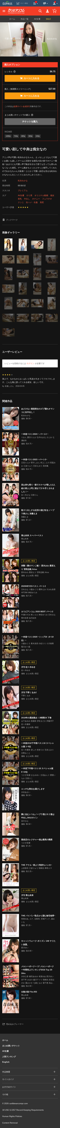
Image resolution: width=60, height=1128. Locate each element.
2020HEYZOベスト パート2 (33, 586)
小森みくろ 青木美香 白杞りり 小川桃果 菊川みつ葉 (37, 645)
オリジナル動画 (41, 195)
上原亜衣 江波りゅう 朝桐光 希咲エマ (36, 868)
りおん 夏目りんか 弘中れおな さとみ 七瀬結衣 (37, 439)
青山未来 (24, 539)
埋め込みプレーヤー (15, 1024)
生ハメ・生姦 (32, 202)
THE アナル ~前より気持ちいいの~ (36, 865)
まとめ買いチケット (11, 1046)
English (5, 1062)
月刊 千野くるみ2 (29, 692)
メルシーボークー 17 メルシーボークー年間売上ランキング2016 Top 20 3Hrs (37, 969)
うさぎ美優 (25, 843)
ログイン (30, 363)
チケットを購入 (30, 121)
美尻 (42, 202)
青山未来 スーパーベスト (32, 535)
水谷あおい (25, 792)
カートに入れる (31, 78)
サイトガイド (8, 1079)
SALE (48, 19)
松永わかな (23, 180)
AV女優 (37, 19)
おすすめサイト (9, 1087)
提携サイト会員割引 (22, 106)
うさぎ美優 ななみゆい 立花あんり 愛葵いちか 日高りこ (38, 776)
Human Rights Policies (12, 1116)
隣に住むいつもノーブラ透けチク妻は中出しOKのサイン (37, 816)
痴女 (52, 195)
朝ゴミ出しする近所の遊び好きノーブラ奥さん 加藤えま (37, 512)
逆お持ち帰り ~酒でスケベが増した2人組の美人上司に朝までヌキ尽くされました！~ (38, 488)
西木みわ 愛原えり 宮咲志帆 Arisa (35, 572)
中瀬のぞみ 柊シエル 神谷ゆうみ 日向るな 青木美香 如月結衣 (38, 616)
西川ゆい (24, 948)
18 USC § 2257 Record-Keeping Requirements (23, 1110)
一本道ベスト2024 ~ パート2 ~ (34, 434)
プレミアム (23, 190)
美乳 (20, 199)
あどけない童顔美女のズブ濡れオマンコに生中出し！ (37, 410)
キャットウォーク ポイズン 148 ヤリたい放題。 (38, 943)
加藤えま (24, 517)
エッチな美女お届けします (33, 789)
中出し (27, 199)
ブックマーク (12, 220)
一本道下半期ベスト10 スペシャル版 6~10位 (37, 770)
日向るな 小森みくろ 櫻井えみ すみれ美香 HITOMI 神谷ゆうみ (38, 591)
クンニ (21, 202)
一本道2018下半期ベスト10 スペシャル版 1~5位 (37, 745)
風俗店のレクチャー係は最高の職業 (36, 839)
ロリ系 (29, 195)
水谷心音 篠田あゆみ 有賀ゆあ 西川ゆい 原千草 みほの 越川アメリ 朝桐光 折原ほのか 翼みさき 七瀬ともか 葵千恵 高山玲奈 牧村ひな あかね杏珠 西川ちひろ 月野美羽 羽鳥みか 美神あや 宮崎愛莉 (37, 980)
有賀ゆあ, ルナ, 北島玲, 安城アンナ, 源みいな (38, 920)
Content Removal (10, 1123)
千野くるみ (25, 696)
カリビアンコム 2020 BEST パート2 (37, 611)
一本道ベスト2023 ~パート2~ (34, 459)
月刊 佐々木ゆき (28, 667)
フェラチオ (47, 199)
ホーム (12, 19)
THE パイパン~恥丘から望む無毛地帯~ (38, 916)
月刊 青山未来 (27, 895)
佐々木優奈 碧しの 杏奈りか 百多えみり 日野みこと (37, 751)
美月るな (24, 821)
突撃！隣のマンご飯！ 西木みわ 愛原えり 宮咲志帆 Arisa (38, 567)
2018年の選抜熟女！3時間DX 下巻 (36, 718)
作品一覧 (24, 19)
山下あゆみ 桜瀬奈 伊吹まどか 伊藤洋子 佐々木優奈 (37, 722)
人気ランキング (9, 1056)
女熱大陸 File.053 (29, 992)
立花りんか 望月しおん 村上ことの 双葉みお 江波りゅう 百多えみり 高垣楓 (38, 464)
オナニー (36, 199)
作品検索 (6, 1072)
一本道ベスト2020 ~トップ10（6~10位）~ (37, 638)
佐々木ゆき (25, 670)
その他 (5, 1094)
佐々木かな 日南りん (29, 495)
